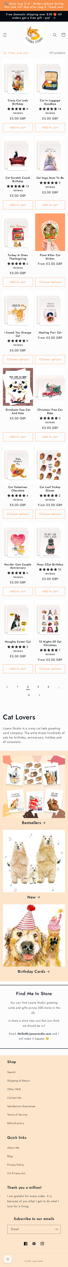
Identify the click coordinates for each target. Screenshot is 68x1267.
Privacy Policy (15, 1165)
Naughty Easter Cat (18, 641)
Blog (10, 1156)
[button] (5, 35)
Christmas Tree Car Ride (50, 411)
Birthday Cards (31, 971)
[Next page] (39, 695)
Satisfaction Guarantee (21, 1106)
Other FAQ (14, 1089)
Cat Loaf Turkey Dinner (50, 488)
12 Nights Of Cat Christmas (50, 643)
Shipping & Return (18, 1081)
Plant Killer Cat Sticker (50, 257)
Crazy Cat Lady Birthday (18, 102)
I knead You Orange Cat (18, 334)
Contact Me (14, 1098)
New (31, 897)
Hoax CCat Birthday (50, 564)
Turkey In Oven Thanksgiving (18, 257)
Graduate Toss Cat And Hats (18, 411)
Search (11, 1072)
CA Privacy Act (16, 1173)
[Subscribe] (56, 1229)
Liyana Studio (37, 1261)
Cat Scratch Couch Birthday (18, 179)
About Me (13, 1148)
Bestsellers (31, 822)
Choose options (50, 282)
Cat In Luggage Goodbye (50, 102)
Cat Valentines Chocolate (17, 488)
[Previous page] (7, 687)
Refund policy (15, 1123)
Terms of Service (17, 1115)
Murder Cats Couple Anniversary (17, 566)
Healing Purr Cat (50, 332)
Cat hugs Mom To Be (50, 178)
